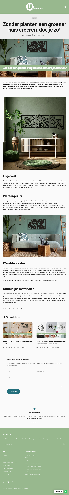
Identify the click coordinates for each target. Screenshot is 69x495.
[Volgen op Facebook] (4, 482)
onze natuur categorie (50, 280)
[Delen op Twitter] (13, 308)
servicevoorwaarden (49, 363)
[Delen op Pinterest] (18, 308)
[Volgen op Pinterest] (12, 482)
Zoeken (5, 455)
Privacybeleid (7, 471)
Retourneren (6, 459)
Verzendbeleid (7, 465)
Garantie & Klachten (8, 475)
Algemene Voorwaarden (10, 462)
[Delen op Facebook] (9, 308)
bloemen (34, 18)
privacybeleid (36, 363)
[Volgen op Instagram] (8, 482)
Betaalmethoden (8, 468)
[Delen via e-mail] (22, 308)
